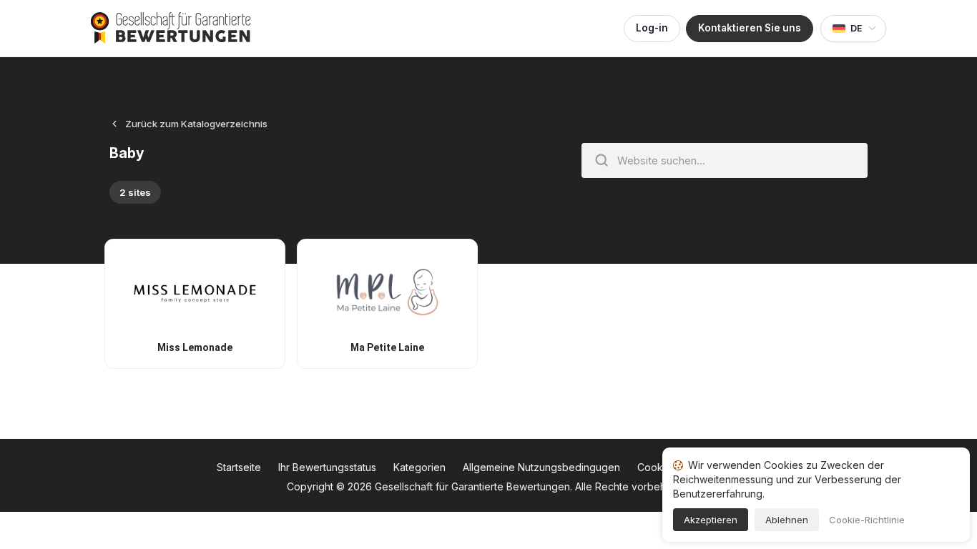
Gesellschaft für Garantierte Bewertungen (472, 486)
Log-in (652, 28)
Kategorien (419, 467)
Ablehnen (786, 519)
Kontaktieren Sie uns (749, 28)
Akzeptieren (710, 519)
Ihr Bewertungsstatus (327, 467)
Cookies (657, 467)
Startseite (239, 467)
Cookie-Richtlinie (867, 519)
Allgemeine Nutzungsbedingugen (541, 467)
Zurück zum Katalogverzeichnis (196, 123)
